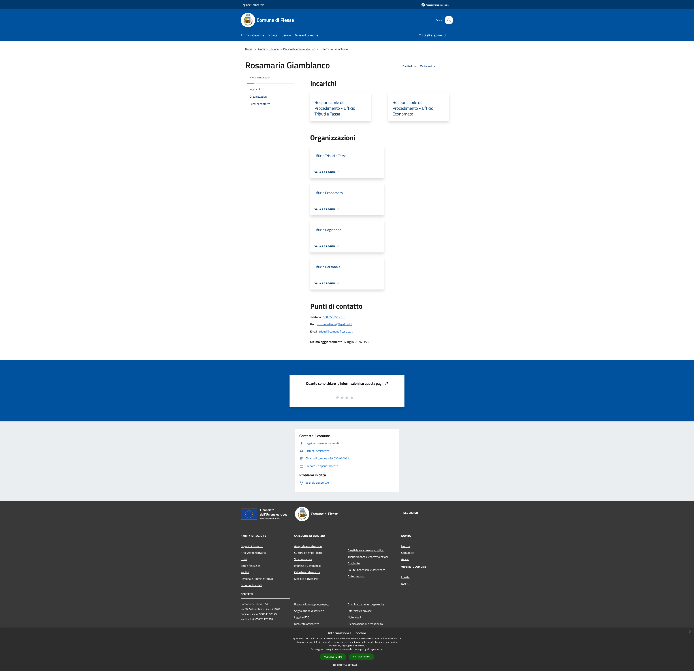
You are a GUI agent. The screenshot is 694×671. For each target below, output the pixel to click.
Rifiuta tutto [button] (361, 656)
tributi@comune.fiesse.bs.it (336, 331)
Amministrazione (268, 49)
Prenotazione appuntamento (311, 604)
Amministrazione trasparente (366, 604)
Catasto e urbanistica (307, 572)
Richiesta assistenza (306, 624)
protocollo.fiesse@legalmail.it (334, 324)
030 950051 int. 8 (334, 317)
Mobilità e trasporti (306, 578)
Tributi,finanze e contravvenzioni (368, 557)
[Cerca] (449, 20)
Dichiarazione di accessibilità (365, 624)
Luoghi (405, 577)
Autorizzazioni (356, 576)
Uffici (244, 559)
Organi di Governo (252, 546)
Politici (245, 572)
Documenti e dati (251, 585)
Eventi (405, 583)
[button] (347, 665)
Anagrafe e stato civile (308, 546)
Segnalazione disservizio (309, 611)
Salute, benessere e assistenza (366, 570)
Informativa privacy (360, 611)
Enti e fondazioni (251, 565)
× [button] (690, 631)
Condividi (407, 66)
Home (248, 49)
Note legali (354, 617)
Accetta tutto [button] (333, 656)
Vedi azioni (426, 66)
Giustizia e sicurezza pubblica (366, 550)
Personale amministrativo (299, 49)
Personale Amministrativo (257, 578)
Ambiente (354, 563)
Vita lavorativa (303, 559)
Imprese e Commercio (307, 565)
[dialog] (347, 649)
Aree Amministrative (253, 552)
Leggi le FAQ (301, 617)
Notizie (405, 546)
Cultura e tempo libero (308, 552)
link (382, 649)
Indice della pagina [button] (259, 77)
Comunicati (408, 552)
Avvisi (405, 559)
